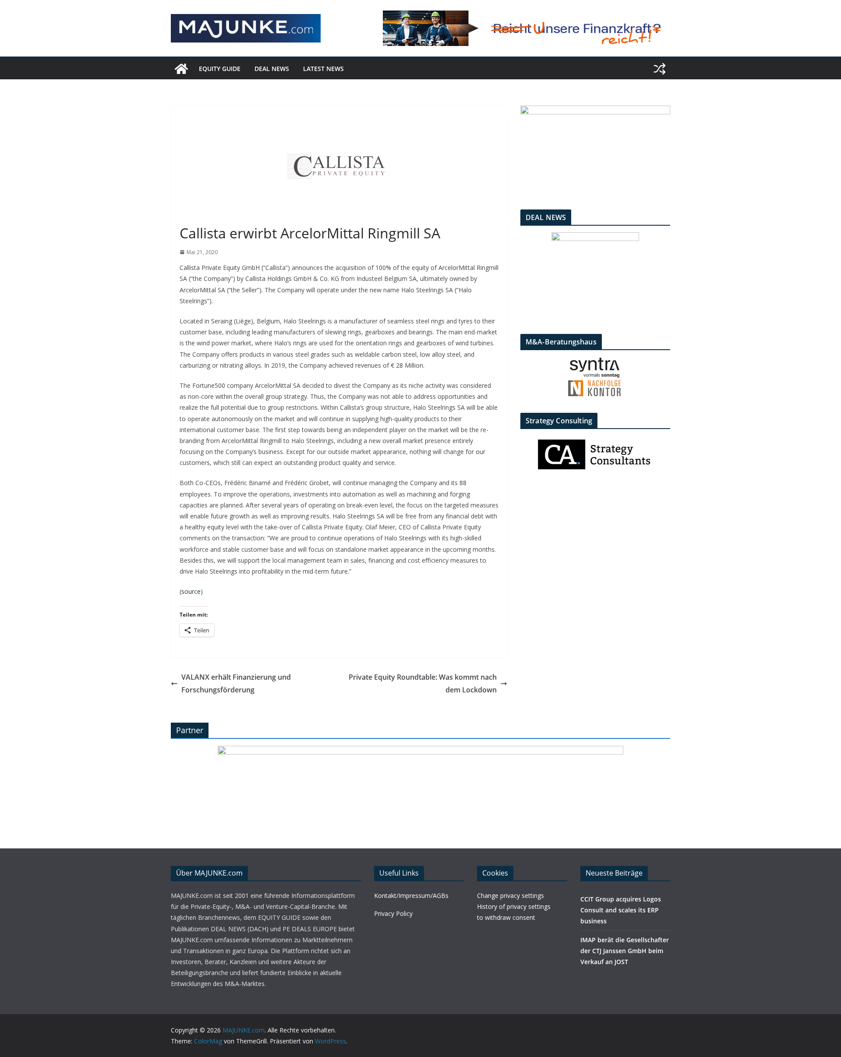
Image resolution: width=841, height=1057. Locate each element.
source (191, 591)
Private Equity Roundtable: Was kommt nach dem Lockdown (423, 683)
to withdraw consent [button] (506, 917)
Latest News (323, 68)
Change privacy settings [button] (510, 895)
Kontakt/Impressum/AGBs (411, 895)
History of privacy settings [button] (514, 906)
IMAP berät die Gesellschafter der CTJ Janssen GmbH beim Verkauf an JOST (624, 951)
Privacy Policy (393, 913)
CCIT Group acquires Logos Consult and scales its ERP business (620, 910)
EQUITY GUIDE (219, 68)
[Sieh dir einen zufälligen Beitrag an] (659, 68)
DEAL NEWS (271, 68)
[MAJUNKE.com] (181, 68)
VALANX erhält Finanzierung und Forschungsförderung (236, 683)
